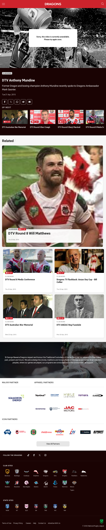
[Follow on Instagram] (45, 455)
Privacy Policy (18, 523)
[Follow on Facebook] (34, 455)
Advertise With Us (54, 523)
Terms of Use (6, 523)
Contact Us (42, 523)
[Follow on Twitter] (40, 455)
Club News (7, 73)
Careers (28, 523)
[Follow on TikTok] (28, 455)
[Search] (102, 4)
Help (34, 523)
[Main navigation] (3, 4)
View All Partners (53, 444)
